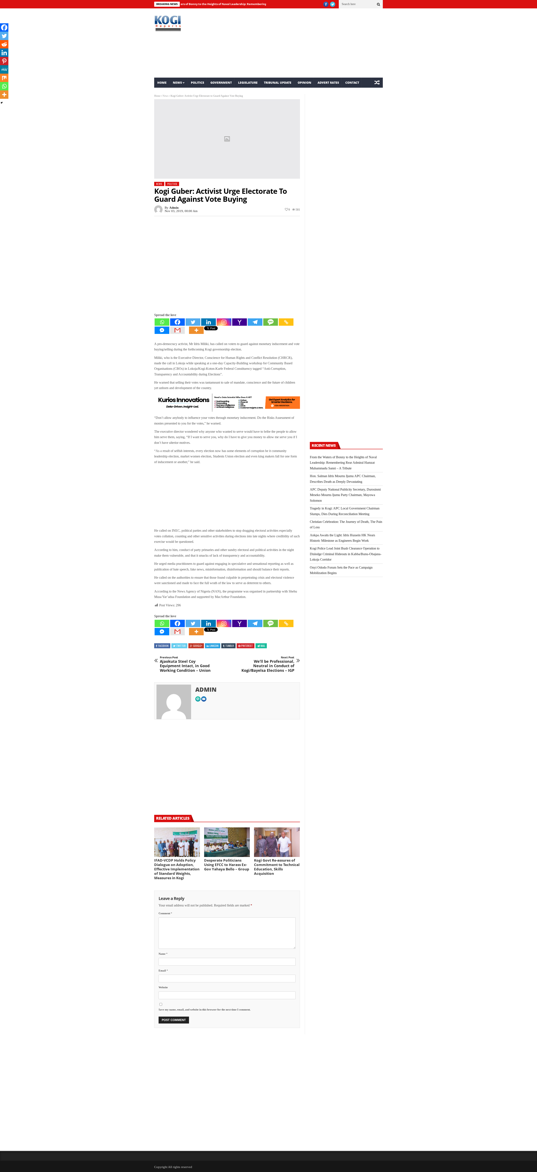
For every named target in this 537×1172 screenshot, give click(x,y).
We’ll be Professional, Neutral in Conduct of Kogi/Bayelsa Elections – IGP (267, 664)
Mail (263, 645)
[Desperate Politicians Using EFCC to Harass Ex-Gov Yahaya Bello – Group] (227, 842)
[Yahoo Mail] (239, 322)
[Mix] (4, 78)
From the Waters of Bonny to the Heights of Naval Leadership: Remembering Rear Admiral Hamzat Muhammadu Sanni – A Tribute (220, 4)
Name (163, 953)
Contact (352, 83)
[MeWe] (4, 69)
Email (163, 970)
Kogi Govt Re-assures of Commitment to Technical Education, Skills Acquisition (277, 867)
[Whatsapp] (162, 322)
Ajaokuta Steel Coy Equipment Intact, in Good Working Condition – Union (185, 664)
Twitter (181, 645)
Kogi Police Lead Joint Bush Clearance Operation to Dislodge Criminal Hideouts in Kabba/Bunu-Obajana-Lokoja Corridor (345, 554)
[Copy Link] (286, 322)
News (177, 83)
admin (174, 207)
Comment (165, 913)
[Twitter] (193, 322)
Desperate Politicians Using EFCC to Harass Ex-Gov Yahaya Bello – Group (226, 864)
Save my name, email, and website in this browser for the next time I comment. (204, 1009)
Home (162, 83)
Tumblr (229, 645)
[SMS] (270, 322)
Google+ (197, 645)
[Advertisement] (307, 43)
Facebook (163, 645)
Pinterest (247, 645)
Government (221, 83)
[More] (196, 330)
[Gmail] (177, 330)
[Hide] (1, 102)
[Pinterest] (4, 61)
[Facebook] (177, 322)
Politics (197, 83)
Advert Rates (328, 83)
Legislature (248, 83)
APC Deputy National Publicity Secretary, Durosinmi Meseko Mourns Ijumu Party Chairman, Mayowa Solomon (345, 495)
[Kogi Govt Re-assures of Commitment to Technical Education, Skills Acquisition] (277, 842)
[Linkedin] (208, 322)
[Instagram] (224, 322)
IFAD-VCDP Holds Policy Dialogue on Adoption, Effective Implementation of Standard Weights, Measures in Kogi (176, 869)
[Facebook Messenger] (162, 330)
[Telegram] (255, 322)
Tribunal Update (277, 83)
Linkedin (214, 645)
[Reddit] (4, 44)
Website (163, 987)
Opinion (304, 83)
